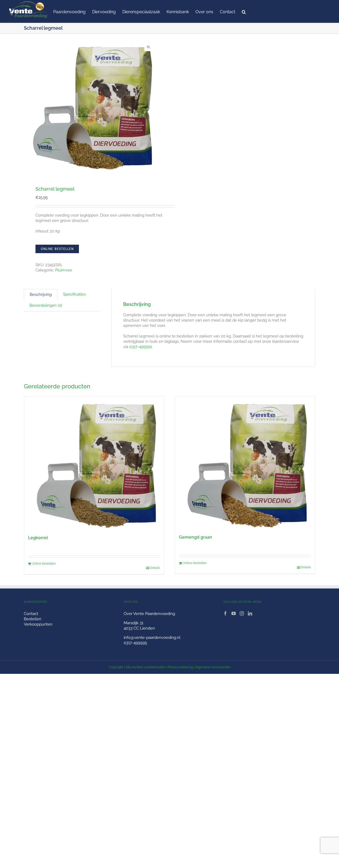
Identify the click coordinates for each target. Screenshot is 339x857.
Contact (31, 613)
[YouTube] (233, 613)
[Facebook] (225, 613)
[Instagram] (242, 613)
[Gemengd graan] (245, 463)
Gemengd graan (195, 537)
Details (155, 568)
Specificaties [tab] (74, 294)
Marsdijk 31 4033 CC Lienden (139, 626)
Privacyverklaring (180, 667)
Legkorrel (38, 537)
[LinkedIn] (250, 613)
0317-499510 (140, 346)
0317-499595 (135, 642)
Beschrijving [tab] (41, 294)
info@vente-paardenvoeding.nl (152, 637)
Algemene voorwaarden (212, 667)
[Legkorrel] (94, 463)
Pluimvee (63, 270)
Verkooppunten (38, 624)
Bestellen (32, 619)
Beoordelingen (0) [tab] (45, 305)
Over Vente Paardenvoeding (149, 613)
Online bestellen (57, 249)
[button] (244, 11)
